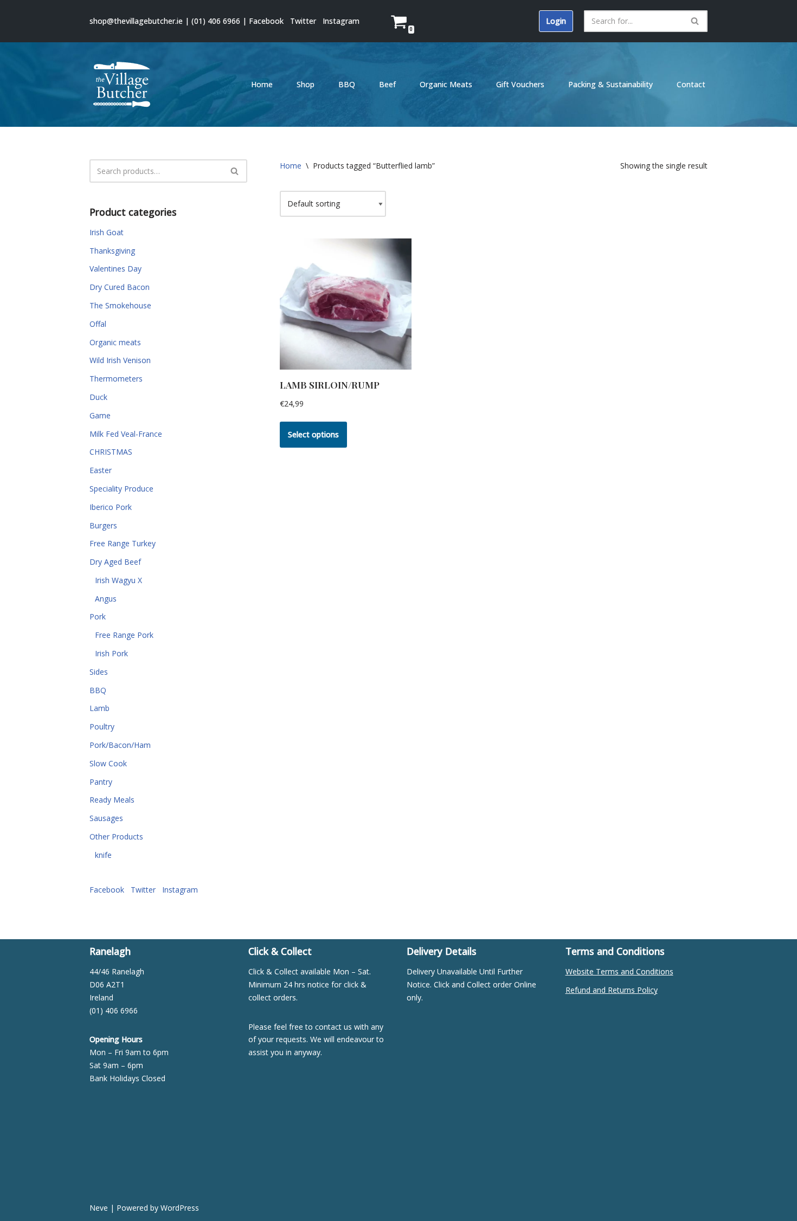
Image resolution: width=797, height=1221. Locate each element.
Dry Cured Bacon (119, 287)
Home (262, 84)
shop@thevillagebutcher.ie (136, 21)
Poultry (101, 726)
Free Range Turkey (122, 543)
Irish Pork (111, 653)
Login (556, 21)
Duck (98, 397)
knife (103, 855)
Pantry (100, 782)
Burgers (103, 525)
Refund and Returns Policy (611, 990)
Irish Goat (106, 232)
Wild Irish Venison (120, 360)
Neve (98, 1208)
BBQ (346, 84)
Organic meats (115, 342)
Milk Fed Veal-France (125, 434)
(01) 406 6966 (215, 21)
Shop (305, 84)
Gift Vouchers (520, 84)
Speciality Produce (121, 488)
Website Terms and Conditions (619, 971)
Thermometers (116, 378)
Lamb (99, 708)
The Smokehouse (120, 305)
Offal (97, 324)
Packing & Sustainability (610, 84)
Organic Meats (446, 84)
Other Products (116, 836)
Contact (691, 84)
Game (100, 415)
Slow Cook (108, 763)
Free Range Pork (124, 635)
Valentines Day (115, 268)
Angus (106, 598)
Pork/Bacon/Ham (120, 745)
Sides (98, 672)
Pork (97, 616)
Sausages (106, 818)
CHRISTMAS (110, 452)
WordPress (179, 1208)
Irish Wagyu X (118, 580)
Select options (313, 434)
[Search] (695, 21)
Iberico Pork (110, 507)
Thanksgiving (112, 251)
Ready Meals (111, 799)
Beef (387, 84)
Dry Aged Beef (115, 562)
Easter (100, 470)
